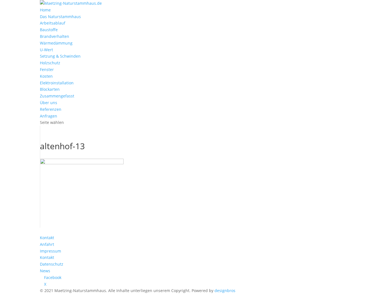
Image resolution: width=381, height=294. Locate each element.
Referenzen (50, 109)
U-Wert (46, 49)
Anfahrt (47, 244)
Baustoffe (49, 29)
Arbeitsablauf (52, 23)
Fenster (47, 69)
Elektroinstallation (57, 82)
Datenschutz (51, 264)
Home (45, 10)
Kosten (46, 76)
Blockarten (50, 89)
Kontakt (47, 237)
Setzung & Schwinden (60, 56)
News (45, 270)
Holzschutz (50, 62)
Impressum (50, 251)
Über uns (48, 102)
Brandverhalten (54, 36)
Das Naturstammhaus (60, 16)
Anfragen (48, 116)
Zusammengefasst (57, 96)
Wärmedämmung (56, 43)
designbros (224, 290)
